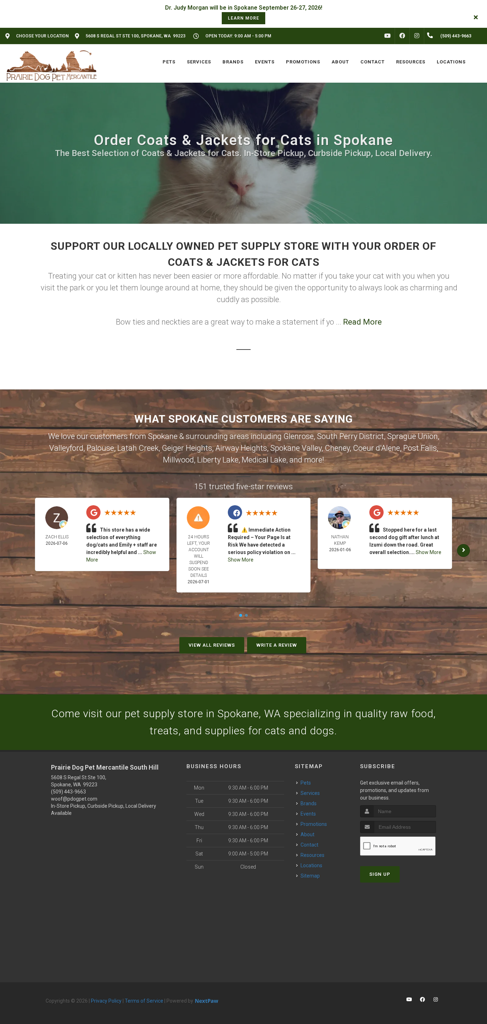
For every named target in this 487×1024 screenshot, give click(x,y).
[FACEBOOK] (402, 36)
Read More (362, 321)
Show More (240, 560)
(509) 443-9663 (68, 792)
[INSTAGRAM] (417, 36)
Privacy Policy (106, 1001)
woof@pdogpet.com (74, 799)
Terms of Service (144, 1001)
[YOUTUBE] (387, 36)
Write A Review (276, 645)
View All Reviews (212, 645)
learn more (243, 18)
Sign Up (379, 874)
